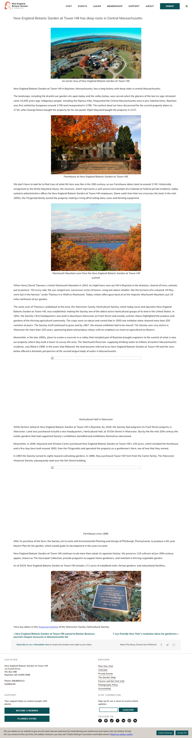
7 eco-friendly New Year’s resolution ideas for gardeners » (145, 633)
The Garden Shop (107, 677)
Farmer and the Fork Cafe (111, 681)
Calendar (103, 669)
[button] (187, 5)
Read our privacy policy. (122, 734)
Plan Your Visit (105, 666)
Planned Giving (27, 719)
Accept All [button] (181, 733)
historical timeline (48, 626)
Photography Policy (108, 684)
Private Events (105, 673)
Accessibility (104, 688)
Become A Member (27, 711)
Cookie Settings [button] (165, 733)
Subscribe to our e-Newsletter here (32, 644)
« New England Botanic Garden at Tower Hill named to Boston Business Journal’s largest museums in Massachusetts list (54, 635)
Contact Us (9, 683)
